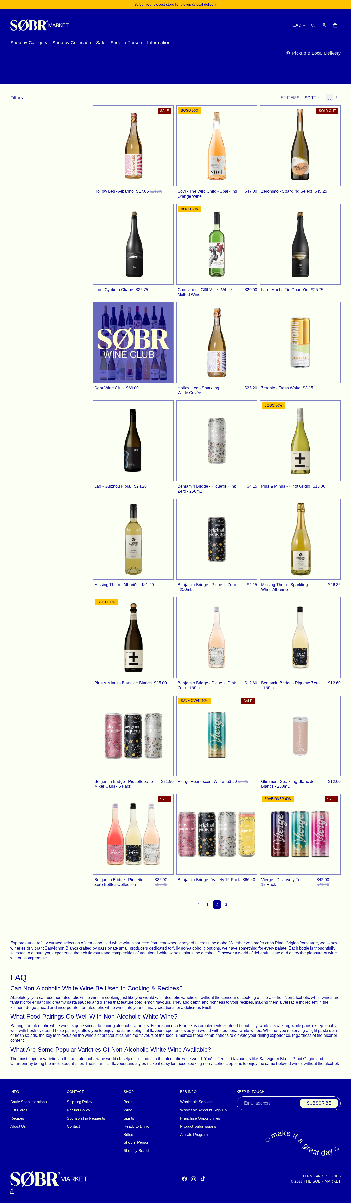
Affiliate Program (194, 1134)
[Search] (313, 25)
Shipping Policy (80, 1102)
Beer (128, 1102)
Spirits (129, 1118)
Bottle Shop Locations (28, 1102)
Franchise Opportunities (200, 1118)
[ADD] (167, 179)
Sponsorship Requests (86, 1118)
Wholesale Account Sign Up (203, 1110)
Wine (128, 1110)
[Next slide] (165, 146)
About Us (18, 1126)
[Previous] (198, 904)
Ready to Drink (136, 1126)
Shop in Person (136, 1142)
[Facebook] (184, 1179)
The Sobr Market (322, 1181)
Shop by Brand (136, 1151)
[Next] (235, 904)
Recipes (17, 1118)
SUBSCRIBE (319, 1103)
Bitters (129, 1134)
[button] (312, 97)
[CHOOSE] (167, 376)
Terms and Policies (321, 1176)
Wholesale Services (197, 1102)
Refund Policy (78, 1110)
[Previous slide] (101, 146)
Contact (73, 1126)
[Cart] (335, 25)
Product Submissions (198, 1126)
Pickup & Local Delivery (316, 53)
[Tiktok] (203, 1179)
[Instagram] (193, 1179)
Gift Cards (18, 1110)
